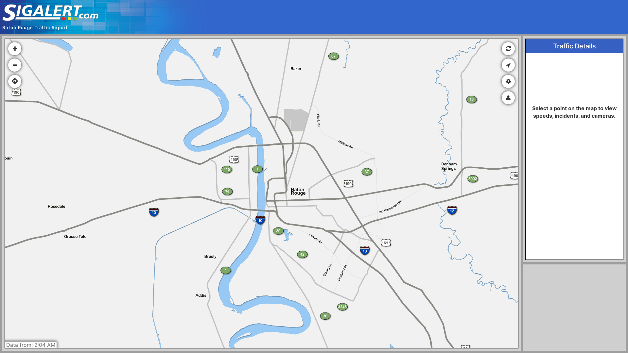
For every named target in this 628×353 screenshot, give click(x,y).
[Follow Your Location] (508, 65)
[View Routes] (14, 81)
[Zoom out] (14, 65)
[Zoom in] (14, 48)
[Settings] (508, 81)
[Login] (508, 97)
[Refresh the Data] (508, 48)
